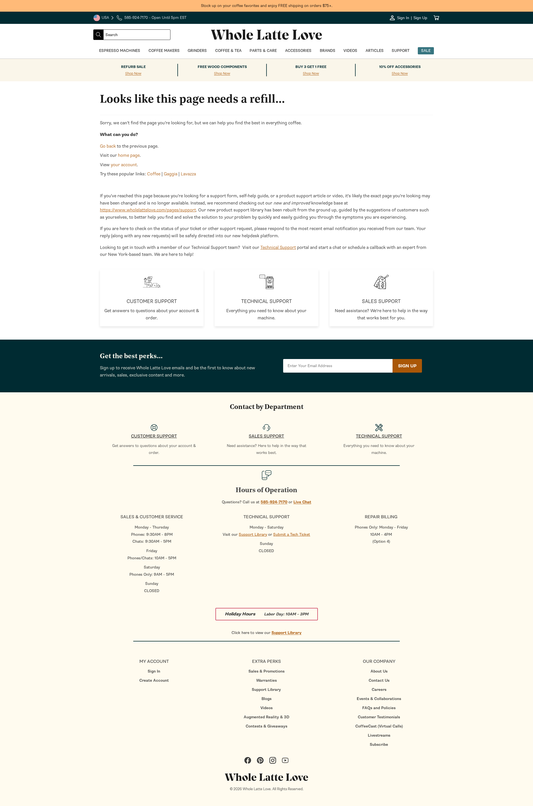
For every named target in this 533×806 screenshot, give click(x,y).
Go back (108, 146)
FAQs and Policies (379, 708)
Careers (379, 689)
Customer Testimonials (379, 717)
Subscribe (379, 744)
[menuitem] (154, 671)
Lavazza (188, 174)
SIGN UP (407, 366)
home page (129, 155)
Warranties (266, 680)
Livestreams (379, 735)
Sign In (154, 671)
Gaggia (170, 174)
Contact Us (379, 680)
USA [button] (103, 18)
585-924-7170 (274, 502)
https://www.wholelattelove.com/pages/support (148, 210)
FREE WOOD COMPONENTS (222, 67)
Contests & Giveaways (266, 726)
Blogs (266, 698)
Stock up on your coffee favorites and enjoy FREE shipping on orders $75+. (266, 5)
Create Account (154, 680)
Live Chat (302, 502)
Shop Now (133, 74)
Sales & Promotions (266, 671)
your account (124, 165)
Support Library (253, 534)
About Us (379, 671)
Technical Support (278, 247)
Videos (266, 708)
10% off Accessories (400, 67)
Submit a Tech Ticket (291, 534)
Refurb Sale (133, 67)
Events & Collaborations (379, 698)
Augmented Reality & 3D (266, 717)
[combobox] (137, 34)
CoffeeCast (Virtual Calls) (379, 726)
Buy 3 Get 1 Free (310, 67)
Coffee (153, 174)
